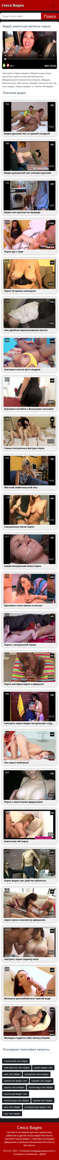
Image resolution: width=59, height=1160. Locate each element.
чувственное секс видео (17, 1067)
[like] (4, 65)
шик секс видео (12, 1074)
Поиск (50, 16)
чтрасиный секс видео (16, 1061)
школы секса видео (14, 1087)
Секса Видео (13, 5)
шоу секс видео (12, 1113)
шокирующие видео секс (37, 1107)
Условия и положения (25, 1154)
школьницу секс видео (41, 1087)
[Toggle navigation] (53, 5)
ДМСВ (42, 1154)
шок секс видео (12, 1107)
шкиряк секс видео (41, 1080)
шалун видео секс (43, 1067)
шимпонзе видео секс (15, 1080)
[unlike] (7, 65)
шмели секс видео (43, 1100)
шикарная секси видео (36, 1074)
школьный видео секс (15, 1093)
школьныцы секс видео (16, 1100)
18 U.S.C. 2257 (10, 1150)
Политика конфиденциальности (37, 1150)
